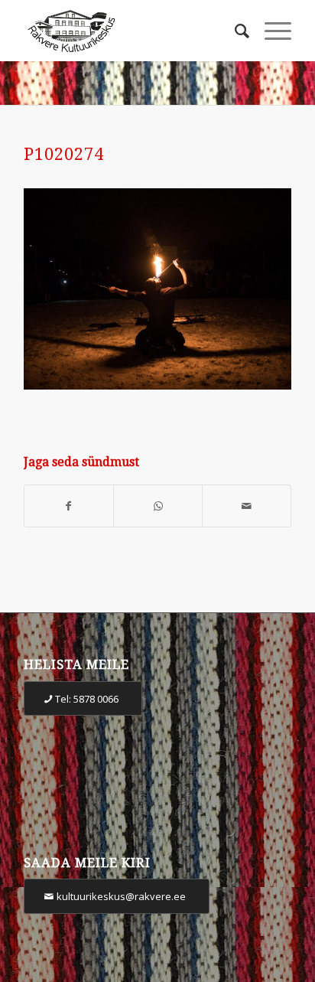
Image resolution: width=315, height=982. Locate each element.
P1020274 (64, 154)
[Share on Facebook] (68, 506)
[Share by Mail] (247, 506)
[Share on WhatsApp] (158, 506)
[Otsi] (234, 30)
